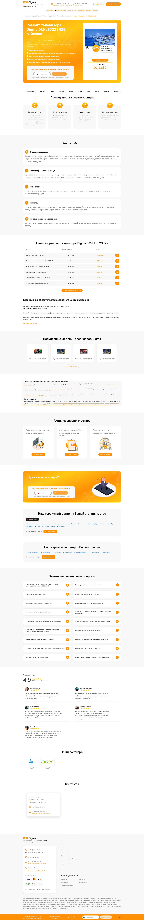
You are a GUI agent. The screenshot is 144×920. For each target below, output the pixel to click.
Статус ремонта (99, 4)
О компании (49, 10)
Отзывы (95, 10)
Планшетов (82, 879)
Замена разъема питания (112, 403)
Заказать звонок (114, 4)
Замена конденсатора (101, 404)
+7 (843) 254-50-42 (81, 3)
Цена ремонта (72, 10)
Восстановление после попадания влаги (92, 403)
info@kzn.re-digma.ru (38, 807)
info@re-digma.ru (33, 857)
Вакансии (81, 10)
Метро (88, 91)
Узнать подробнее (38, 454)
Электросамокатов (67, 885)
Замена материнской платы (61, 403)
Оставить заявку (50, 531)
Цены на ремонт (100, 60)
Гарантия (61, 91)
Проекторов (64, 882)
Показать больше (72, 366)
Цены (52, 91)
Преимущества (29, 91)
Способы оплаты (66, 864)
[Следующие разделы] (119, 91)
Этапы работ (42, 91)
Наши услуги (65, 856)
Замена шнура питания (30, 404)
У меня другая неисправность (72, 290)
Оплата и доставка (67, 841)
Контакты (88, 10)
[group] (31, 763)
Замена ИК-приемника (72, 404)
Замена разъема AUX (58, 404)
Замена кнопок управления (87, 404)
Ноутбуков (64, 879)
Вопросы (106, 91)
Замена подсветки (75, 403)
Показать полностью (30, 323)
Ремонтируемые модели (68, 853)
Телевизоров (83, 882)
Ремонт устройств (61, 10)
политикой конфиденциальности (62, 77)
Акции (80, 91)
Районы (97, 91)
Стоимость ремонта (67, 838)
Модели (71, 91)
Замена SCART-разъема (45, 404)
